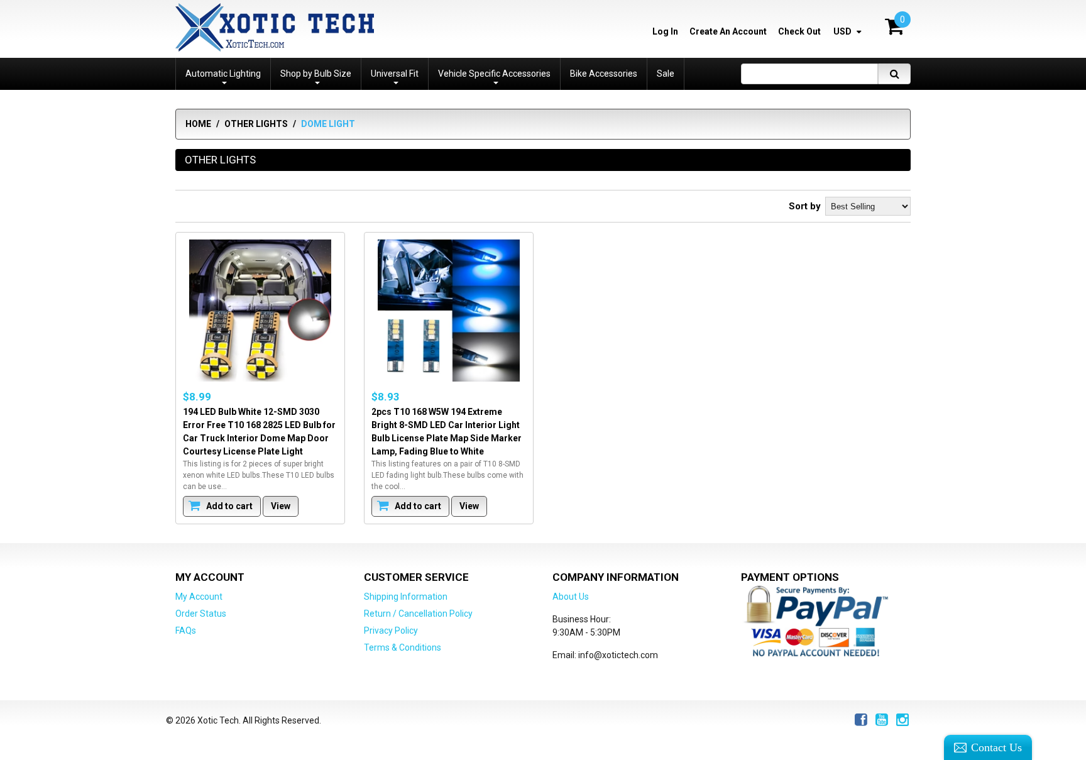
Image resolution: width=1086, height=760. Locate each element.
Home (198, 124)
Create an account (728, 31)
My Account (198, 597)
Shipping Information (405, 597)
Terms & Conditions (402, 647)
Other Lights (256, 124)
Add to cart (228, 506)
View (280, 506)
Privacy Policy (391, 630)
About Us (570, 597)
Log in (665, 31)
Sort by (805, 206)
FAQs (185, 630)
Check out (799, 31)
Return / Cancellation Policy (418, 614)
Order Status (200, 614)
